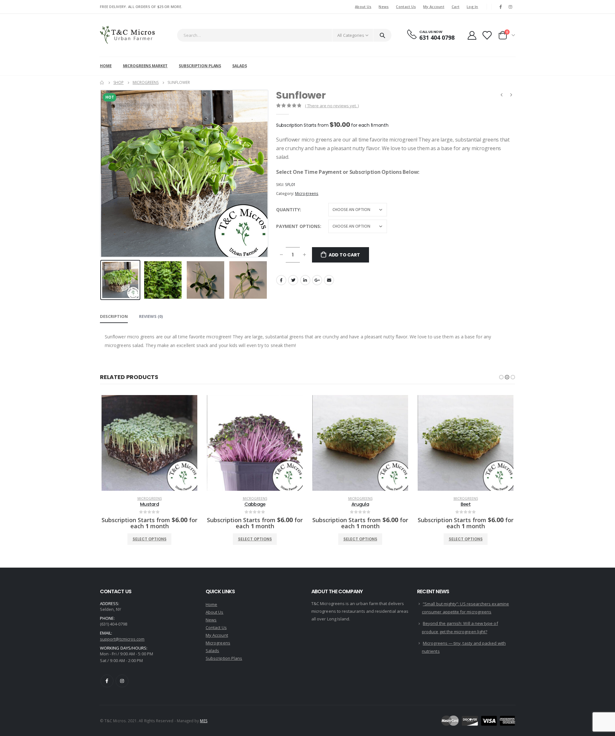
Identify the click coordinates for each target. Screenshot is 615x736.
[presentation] (101, 173)
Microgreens (306, 193)
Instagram (122, 681)
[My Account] (472, 35)
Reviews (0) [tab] (151, 316)
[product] (149, 443)
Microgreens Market (145, 66)
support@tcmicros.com (122, 639)
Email (329, 280)
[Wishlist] (487, 35)
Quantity (288, 209)
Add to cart (344, 255)
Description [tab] (114, 316)
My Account (433, 6)
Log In (472, 6)
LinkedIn (305, 280)
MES (203, 720)
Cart (455, 6)
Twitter (293, 280)
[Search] (382, 35)
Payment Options (298, 226)
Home (106, 66)
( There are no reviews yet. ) (332, 106)
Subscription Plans (200, 66)
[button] (501, 377)
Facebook (281, 280)
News (384, 6)
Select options (150, 539)
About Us (363, 6)
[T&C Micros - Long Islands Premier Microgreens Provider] (128, 35)
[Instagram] (510, 7)
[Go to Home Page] (102, 82)
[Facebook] (500, 7)
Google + (317, 280)
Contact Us (406, 6)
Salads (239, 66)
